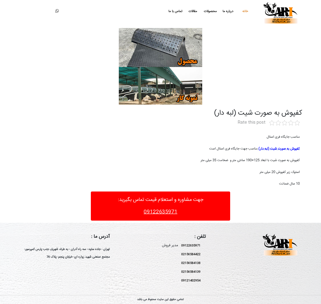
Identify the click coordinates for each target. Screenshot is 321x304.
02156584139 (190, 271)
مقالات (192, 11)
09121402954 (190, 280)
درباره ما (228, 11)
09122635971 (160, 212)
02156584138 (190, 263)
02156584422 (190, 254)
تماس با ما (175, 11)
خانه (245, 11)
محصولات (210, 11)
